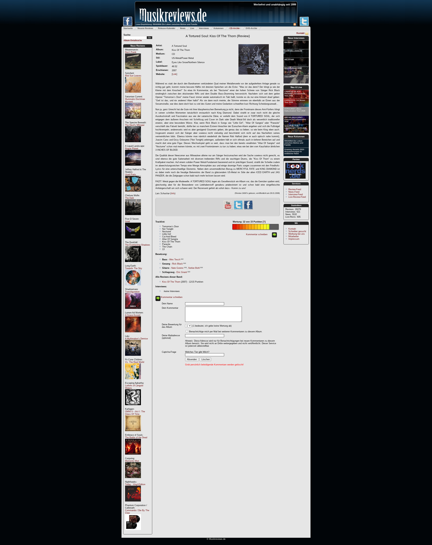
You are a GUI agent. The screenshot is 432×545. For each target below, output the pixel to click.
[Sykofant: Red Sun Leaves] (133, 94)
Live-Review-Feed (297, 197)
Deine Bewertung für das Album (172, 325)
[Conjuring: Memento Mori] (133, 480)
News (182, 28)
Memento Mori (132, 461)
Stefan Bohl (194, 268)
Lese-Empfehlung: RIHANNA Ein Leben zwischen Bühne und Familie (166, 24)
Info (173, 193)
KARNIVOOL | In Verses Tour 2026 (294, 101)
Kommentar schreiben (256, 234)
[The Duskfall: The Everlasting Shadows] (133, 263)
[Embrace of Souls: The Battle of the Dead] (133, 456)
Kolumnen (218, 28)
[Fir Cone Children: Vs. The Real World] (133, 381)
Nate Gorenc (177, 268)
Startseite (128, 28)
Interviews (204, 28)
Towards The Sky (133, 268)
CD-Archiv (235, 28)
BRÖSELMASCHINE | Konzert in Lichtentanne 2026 (295, 119)
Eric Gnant (182, 272)
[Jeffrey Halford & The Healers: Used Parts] (133, 193)
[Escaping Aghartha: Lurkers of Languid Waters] (133, 407)
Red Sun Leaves (133, 75)
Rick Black (177, 263)
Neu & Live (296, 87)
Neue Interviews (296, 38)
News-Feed (293, 192)
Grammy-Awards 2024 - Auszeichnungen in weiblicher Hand (294, 151)
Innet (127, 221)
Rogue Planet (131, 148)
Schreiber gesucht (297, 231)
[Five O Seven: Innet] (133, 240)
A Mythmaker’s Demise (136, 338)
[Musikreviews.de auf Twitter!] (238, 209)
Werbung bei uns (296, 234)
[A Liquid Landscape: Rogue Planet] (133, 167)
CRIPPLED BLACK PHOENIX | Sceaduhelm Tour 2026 (294, 94)
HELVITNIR (289, 60)
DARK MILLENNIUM (293, 51)
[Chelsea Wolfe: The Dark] (133, 217)
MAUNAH (288, 42)
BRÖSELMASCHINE (293, 68)
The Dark (129, 198)
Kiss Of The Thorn (171, 282)
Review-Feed (294, 189)
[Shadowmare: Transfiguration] (133, 310)
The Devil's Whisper (134, 125)
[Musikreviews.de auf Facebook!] (248, 209)
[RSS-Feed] (294, 25)
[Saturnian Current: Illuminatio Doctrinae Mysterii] (133, 120)
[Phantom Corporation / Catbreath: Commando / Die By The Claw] (133, 531)
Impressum (293, 239)
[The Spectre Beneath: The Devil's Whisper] (133, 144)
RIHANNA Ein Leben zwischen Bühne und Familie (293, 143)
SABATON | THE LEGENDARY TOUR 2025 (295, 127)
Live (192, 28)
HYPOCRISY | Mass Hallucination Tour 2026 (294, 110)
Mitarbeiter (293, 236)
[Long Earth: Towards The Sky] (133, 287)
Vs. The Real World (134, 362)
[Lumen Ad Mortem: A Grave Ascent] (133, 334)
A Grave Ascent (132, 315)
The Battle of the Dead (136, 437)
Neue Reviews (137, 46)
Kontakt (300, 33)
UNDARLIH (289, 77)
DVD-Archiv (251, 28)
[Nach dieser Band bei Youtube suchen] (228, 209)
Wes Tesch (174, 259)
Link (174, 74)
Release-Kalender (166, 28)
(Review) (218, 36)
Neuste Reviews (145, 28)
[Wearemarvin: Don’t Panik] (133, 71)
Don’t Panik (130, 52)
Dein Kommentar (170, 308)
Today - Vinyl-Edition (135, 484)
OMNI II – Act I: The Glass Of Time (135, 412)
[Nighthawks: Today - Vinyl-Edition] (133, 503)
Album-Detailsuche (133, 40)
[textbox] (135, 37)
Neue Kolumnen (296, 136)
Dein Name (167, 303)
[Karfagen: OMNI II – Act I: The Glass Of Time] (133, 433)
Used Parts (130, 174)
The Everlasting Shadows (137, 245)
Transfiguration (132, 291)
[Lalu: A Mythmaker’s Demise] (133, 357)
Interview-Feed (295, 194)
